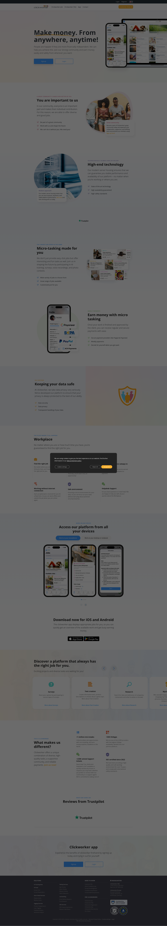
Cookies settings (62, 467)
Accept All (107, 467)
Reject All (95, 467)
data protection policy (74, 461)
